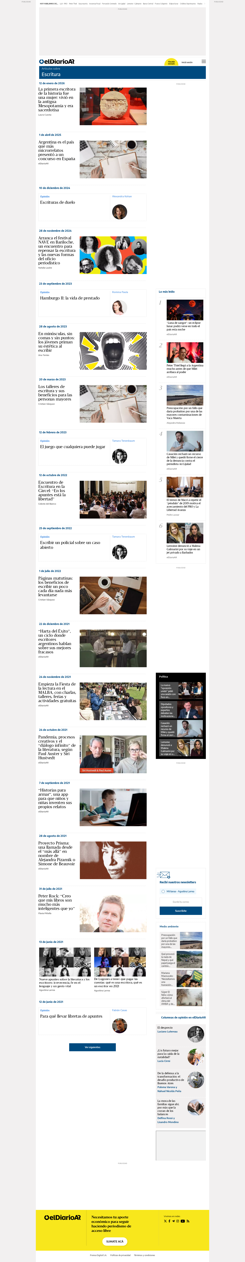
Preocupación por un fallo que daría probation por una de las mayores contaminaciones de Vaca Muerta (184, 413)
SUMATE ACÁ (114, 1241)
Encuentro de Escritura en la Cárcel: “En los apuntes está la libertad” (52, 491)
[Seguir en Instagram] (177, 1221)
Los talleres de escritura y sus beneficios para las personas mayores (55, 393)
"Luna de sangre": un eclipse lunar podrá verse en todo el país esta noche (183, 326)
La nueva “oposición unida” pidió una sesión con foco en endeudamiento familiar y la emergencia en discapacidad (169, 691)
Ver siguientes (92, 1047)
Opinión (45, 196)
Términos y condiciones (144, 1255)
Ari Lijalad (121, 4)
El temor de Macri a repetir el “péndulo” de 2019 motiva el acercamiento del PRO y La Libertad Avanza (184, 505)
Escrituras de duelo (57, 202)
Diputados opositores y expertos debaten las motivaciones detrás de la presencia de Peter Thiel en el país (168, 710)
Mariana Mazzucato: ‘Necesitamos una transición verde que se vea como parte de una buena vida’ (168, 979)
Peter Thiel (73, 4)
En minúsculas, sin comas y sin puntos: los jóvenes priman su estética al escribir (56, 342)
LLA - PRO (63, 4)
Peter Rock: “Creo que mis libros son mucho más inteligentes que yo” (56, 902)
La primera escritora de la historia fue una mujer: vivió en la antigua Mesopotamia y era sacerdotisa (57, 99)
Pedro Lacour (173, 514)
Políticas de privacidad (120, 1255)
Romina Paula (120, 291)
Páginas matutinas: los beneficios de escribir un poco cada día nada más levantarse (55, 586)
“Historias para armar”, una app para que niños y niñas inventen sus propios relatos (55, 798)
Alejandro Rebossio (176, 422)
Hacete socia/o (171, 63)
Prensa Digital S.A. (98, 1255)
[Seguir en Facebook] (169, 1221)
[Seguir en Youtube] (183, 1221)
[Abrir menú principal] (204, 61)
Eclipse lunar (173, 4)
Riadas (200, 4)
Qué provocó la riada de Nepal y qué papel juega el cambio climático (168, 960)
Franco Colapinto (161, 4)
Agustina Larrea (47, 990)
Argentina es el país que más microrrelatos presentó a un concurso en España (56, 150)
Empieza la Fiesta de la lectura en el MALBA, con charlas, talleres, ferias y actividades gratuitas (57, 692)
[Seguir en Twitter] (165, 1221)
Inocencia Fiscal (94, 4)
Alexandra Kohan (122, 196)
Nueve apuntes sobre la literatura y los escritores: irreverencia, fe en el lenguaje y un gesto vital (64, 982)
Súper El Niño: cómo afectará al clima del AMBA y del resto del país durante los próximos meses (167, 997)
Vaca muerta (83, 4)
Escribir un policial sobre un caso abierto (70, 545)
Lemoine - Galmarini (134, 4)
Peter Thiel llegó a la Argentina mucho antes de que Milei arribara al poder (185, 369)
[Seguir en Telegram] (173, 1221)
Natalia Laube (45, 267)
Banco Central (148, 4)
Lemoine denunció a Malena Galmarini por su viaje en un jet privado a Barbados (183, 549)
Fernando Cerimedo (109, 4)
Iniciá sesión (187, 62)
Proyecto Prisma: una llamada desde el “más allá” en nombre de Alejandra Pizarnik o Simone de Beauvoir (56, 853)
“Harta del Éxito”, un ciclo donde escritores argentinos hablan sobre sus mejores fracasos (54, 641)
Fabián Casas (119, 1010)
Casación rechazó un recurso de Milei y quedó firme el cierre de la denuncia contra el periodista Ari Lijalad (185, 459)
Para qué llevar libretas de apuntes (71, 1016)
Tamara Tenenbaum (123, 440)
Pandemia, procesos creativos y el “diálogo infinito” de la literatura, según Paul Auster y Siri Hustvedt (57, 747)
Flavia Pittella (44, 913)
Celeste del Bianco (47, 503)
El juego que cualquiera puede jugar (72, 446)
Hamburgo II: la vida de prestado (70, 298)
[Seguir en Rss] (188, 1221)
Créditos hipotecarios (188, 4)
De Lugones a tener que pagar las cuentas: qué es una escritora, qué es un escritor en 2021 (118, 982)
